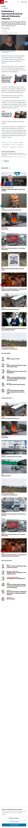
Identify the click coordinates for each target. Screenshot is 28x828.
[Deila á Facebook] (3, 8)
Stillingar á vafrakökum (14, 818)
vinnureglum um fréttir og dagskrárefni (18, 156)
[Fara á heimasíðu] (5, 2)
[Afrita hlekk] (2, 8)
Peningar (3, 6)
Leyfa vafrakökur (14, 824)
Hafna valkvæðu (14, 821)
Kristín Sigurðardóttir (5, 27)
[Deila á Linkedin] (7, 8)
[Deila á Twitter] (5, 8)
